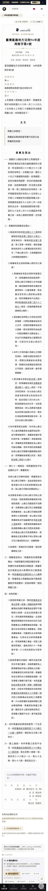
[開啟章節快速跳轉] (42, 879)
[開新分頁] (43, 15)
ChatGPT (27, 874)
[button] (21, 15)
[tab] (12, 15)
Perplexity (10, 881)
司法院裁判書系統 (12, 828)
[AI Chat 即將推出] (41, 886)
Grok (37, 874)
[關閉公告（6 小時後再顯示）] (42, 2)
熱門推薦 (6, 2)
